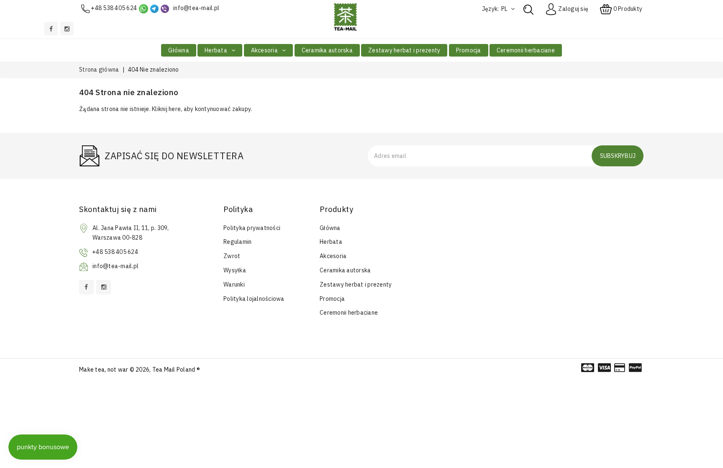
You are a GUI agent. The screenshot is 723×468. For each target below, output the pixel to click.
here (175, 109)
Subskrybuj (618, 156)
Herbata (216, 50)
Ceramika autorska (327, 50)
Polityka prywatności (251, 228)
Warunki (234, 284)
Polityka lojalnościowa (254, 299)
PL (505, 9)
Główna (178, 50)
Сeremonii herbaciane (526, 50)
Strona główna (99, 69)
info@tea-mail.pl (196, 8)
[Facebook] (51, 28)
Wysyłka (234, 270)
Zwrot (231, 256)
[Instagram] (67, 28)
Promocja (468, 50)
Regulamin (237, 242)
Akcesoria (265, 50)
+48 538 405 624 (114, 8)
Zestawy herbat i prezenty (404, 50)
